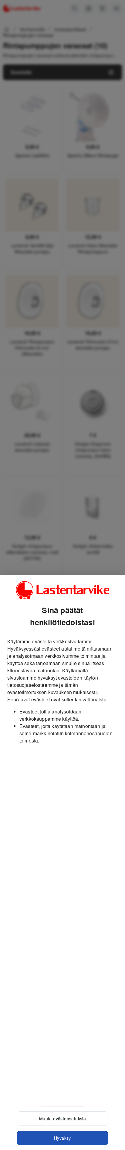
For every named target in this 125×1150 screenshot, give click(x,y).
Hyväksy (62, 1138)
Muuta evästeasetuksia (62, 1119)
